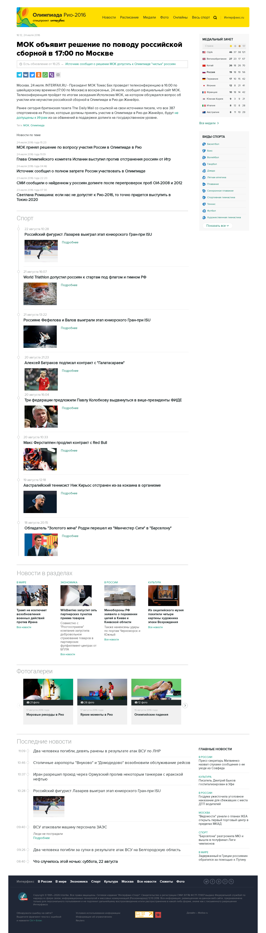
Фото (164, 17)
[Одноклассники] (38, 75)
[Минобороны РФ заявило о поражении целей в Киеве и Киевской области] (119, 605)
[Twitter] (32, 75)
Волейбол (213, 157)
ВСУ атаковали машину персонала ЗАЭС (70, 827)
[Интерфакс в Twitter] (206, 881)
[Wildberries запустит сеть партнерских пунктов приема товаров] (76, 605)
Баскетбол (213, 144)
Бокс (210, 150)
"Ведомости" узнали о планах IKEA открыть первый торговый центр (223, 820)
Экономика (69, 582)
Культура (154, 582)
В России (111, 582)
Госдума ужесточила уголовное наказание (223, 800)
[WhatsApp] (45, 75)
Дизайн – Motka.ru (197, 912)
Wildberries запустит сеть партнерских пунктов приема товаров (78, 629)
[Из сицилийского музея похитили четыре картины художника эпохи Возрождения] (163, 605)
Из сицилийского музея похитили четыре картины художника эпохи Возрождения (166, 616)
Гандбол (212, 164)
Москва (204, 812)
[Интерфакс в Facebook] (212, 881)
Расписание (129, 17)
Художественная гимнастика (224, 217)
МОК (26, 125)
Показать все (216, 226)
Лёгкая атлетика (216, 177)
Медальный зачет (217, 39)
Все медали (207, 123)
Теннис (211, 204)
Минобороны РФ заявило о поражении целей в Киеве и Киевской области (122, 622)
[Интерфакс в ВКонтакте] (219, 881)
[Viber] (51, 75)
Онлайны (180, 17)
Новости (109, 17)
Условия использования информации (98, 913)
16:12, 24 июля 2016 (28, 35)
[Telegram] (19, 75)
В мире (21, 582)
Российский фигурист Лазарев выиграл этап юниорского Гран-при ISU (97, 791)
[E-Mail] (58, 75)
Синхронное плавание (220, 190)
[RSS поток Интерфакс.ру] (231, 881)
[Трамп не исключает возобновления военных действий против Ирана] (32, 605)
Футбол (211, 210)
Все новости (24, 627)
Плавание (213, 184)
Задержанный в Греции (223, 858)
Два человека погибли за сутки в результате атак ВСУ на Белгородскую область (107, 850)
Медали (149, 17)
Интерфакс (25, 881)
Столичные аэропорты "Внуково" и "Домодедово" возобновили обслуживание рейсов (111, 762)
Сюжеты (166, 881)
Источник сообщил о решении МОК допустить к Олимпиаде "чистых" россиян (120, 64)
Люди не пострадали (48, 834)
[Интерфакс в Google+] (225, 881)
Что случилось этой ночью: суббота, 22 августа (75, 861)
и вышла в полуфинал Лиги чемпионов (221, 839)
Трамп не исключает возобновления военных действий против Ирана (32, 616)
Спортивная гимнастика (221, 197)
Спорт (25, 218)
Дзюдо (211, 170)
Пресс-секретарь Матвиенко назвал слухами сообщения (222, 764)
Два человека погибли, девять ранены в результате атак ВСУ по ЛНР (97, 751)
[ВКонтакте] (25, 75)
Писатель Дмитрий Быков (217, 782)
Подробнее (41, 838)
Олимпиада (37, 125)
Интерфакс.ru (234, 18)
